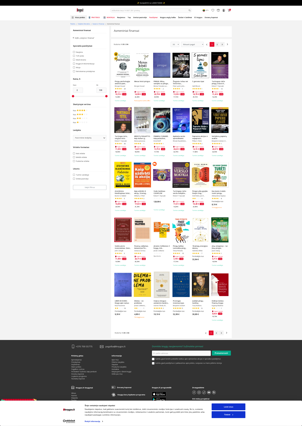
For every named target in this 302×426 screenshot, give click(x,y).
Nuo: (75, 85)
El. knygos (198, 17)
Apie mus (115, 360)
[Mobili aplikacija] (159, 399)
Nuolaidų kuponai (78, 378)
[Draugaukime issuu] (214, 393)
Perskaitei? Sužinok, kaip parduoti (84, 371)
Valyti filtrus (90, 187)
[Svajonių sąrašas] (213, 10)
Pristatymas (75, 362)
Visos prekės (80, 17)
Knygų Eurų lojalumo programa (131, 394)
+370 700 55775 (84, 346)
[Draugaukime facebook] (194, 393)
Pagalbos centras (77, 369)
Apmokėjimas (76, 360)
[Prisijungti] (223, 10)
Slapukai (115, 364)
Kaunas (74, 395)
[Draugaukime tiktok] (204, 393)
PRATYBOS (95, 17)
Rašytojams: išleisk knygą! (121, 371)
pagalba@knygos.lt (115, 346)
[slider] (73, 96)
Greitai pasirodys (140, 17)
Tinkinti (227, 414)
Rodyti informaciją (92, 421)
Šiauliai (73, 400)
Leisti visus (228, 407)
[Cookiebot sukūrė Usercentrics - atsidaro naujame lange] (69, 421)
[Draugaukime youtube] (209, 393)
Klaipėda (74, 398)
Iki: (97, 85)
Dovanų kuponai (211, 17)
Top (129, 17)
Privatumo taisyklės (119, 367)
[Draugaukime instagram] (199, 393)
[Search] (189, 10)
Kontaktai (115, 369)
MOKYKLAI (111, 17)
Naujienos (121, 17)
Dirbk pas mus (117, 374)
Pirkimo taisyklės (118, 362)
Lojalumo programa (79, 376)
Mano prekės (76, 367)
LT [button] (207, 10)
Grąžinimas (75, 364)
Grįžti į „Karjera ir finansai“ (84, 38)
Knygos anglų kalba (168, 17)
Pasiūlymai (153, 17)
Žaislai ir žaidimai (185, 17)
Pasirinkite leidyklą (89, 139)
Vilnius (73, 393)
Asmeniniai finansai (82, 30)
